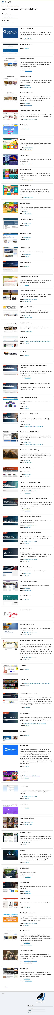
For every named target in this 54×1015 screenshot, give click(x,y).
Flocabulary (23, 351)
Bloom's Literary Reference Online (30, 110)
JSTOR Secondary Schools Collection (31, 640)
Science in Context (25, 832)
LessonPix (23, 665)
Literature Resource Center (28, 693)
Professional (33, 490)
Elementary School (28, 147)
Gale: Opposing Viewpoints (28, 581)
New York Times (25, 713)
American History (25, 76)
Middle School (27, 119)
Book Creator (24, 125)
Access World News (26, 44)
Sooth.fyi (22, 850)
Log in (6, 986)
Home (2, 6)
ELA (38, 426)
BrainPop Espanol (25, 169)
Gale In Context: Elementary (28, 397)
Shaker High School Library (13, 6)
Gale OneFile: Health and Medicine (30, 516)
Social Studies (28, 38)
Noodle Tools (24, 786)
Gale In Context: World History (29, 450)
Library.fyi (8, 2)
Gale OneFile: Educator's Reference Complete (34, 498)
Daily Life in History (26, 323)
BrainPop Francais (25, 185)
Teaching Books (25, 898)
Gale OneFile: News (26, 549)
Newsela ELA (24, 745)
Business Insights (25, 262)
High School (27, 69)
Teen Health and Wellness (28, 913)
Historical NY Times (26, 610)
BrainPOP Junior (25, 203)
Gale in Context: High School (29, 414)
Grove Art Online (25, 596)
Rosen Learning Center (27, 818)
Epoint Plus (23, 337)
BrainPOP (23, 139)
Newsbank (23, 731)
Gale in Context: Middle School (29, 432)
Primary (25, 211)
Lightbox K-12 (24, 679)
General (27, 48)
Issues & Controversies (27, 624)
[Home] (40, 998)
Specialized (27, 378)
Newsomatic (24, 772)
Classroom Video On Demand (29, 276)
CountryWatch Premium (27, 290)
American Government (27, 58)
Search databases (6, 13)
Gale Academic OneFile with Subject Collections (35, 383)
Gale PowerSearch (25, 567)
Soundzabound (24, 868)
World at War (24, 968)
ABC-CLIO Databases (26, 28)
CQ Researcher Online (27, 307)
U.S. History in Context (27, 950)
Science (41, 426)
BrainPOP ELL (24, 155)
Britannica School (25, 247)
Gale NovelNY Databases (27, 468)
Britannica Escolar (25, 233)
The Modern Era (25, 931)
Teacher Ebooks (25, 882)
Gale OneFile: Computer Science (30, 482)
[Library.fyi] (2, 2)
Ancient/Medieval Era (26, 92)
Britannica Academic (26, 219)
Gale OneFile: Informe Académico (30, 532)
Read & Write (24, 804)
